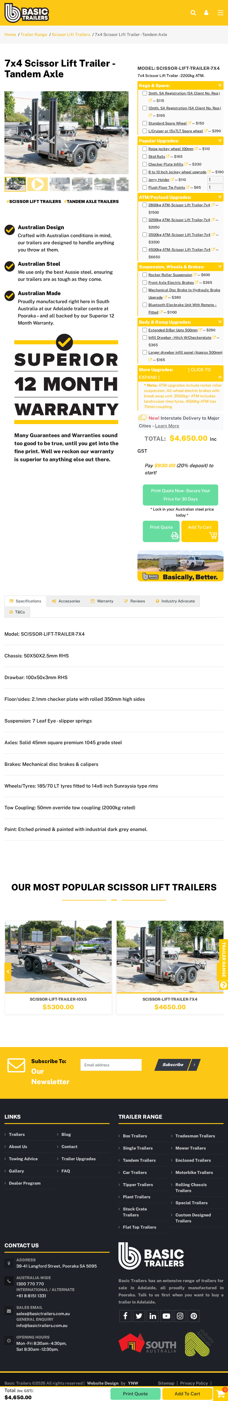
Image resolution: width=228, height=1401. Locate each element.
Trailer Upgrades (78, 1158)
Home (10, 34)
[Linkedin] (153, 1316)
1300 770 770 (30, 1284)
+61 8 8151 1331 (31, 1295)
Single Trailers (138, 1148)
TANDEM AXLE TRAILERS (93, 201)
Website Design (102, 1383)
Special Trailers (191, 1202)
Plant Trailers (137, 1196)
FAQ (65, 1171)
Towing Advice (23, 1158)
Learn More (167, 425)
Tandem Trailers (139, 1160)
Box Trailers (135, 1136)
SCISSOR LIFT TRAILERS (35, 201)
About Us (18, 1146)
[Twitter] (139, 1316)
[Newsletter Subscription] (16, 1064)
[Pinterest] (194, 1316)
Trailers (17, 1134)
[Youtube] (166, 1316)
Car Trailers (135, 1172)
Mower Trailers (190, 1148)
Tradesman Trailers (195, 1136)
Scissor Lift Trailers (71, 34)
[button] (8, 132)
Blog (66, 1134)
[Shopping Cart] (220, 1393)
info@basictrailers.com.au (41, 1325)
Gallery (16, 1171)
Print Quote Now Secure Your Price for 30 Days (180, 495)
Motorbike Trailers (194, 1172)
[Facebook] (125, 1316)
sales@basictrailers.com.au (43, 1313)
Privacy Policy (194, 1383)
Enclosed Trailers (193, 1160)
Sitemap (166, 1383)
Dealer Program (25, 1183)
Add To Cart (200, 527)
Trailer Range (33, 34)
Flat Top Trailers (139, 1227)
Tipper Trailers (138, 1184)
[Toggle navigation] (221, 14)
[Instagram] (180, 1316)
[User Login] (206, 12)
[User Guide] (223, 985)
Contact (69, 1146)
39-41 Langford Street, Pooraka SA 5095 (56, 1266)
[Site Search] (193, 12)
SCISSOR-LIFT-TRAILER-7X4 (92, 999)
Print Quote (161, 527)
